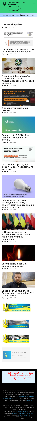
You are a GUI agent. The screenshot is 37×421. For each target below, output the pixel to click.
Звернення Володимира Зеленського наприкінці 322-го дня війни (18, 293)
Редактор (5, 54)
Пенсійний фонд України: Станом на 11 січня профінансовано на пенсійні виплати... (18, 79)
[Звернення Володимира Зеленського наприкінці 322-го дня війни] (18, 280)
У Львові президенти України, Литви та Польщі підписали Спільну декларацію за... (16, 235)
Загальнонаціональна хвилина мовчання (14, 265)
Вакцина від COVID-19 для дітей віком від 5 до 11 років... (16, 137)
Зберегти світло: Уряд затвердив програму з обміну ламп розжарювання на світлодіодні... (18, 203)
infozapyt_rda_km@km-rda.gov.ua (22, 413)
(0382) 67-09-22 (28, 15)
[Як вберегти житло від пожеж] (18, 97)
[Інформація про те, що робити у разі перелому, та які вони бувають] (18, 154)
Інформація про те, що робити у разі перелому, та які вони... (17, 166)
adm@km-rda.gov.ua (22, 411)
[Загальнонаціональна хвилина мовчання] (18, 253)
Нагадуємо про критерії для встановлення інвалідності (18, 50)
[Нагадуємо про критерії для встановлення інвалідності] (18, 39)
